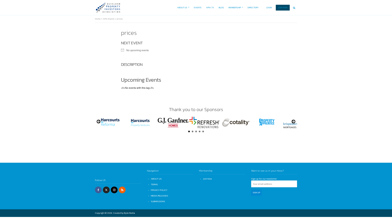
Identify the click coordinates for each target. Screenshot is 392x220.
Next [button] (293, 121)
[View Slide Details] (110, 122)
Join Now (207, 178)
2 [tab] (192, 131)
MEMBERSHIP (234, 7)
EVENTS (198, 7)
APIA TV (210, 7)
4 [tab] (199, 131)
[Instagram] (114, 190)
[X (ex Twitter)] (106, 190)
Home (98, 18)
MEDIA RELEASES (159, 195)
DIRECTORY (253, 7)
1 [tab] (189, 131)
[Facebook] (98, 190)
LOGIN (269, 7)
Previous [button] (98, 121)
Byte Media (129, 213)
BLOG (221, 7)
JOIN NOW (282, 7)
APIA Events (109, 18)
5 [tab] (203, 131)
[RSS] (122, 190)
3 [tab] (196, 131)
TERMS (154, 184)
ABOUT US (182, 7)
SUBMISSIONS (158, 201)
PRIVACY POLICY (159, 190)
